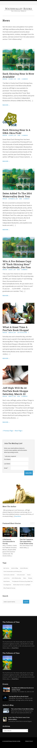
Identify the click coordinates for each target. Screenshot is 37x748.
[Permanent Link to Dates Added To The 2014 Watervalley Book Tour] (18, 189)
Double (5, 44)
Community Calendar (9, 574)
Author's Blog (14, 568)
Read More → (6, 105)
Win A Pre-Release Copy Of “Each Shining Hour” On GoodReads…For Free (17, 264)
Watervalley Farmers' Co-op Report (21, 584)
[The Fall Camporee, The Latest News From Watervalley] (27, 532)
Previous (31, 523)
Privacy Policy (29, 741)
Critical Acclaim (21, 574)
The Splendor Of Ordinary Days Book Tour (22, 581)
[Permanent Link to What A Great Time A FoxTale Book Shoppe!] (18, 323)
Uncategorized (7, 584)
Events (28, 574)
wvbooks (5, 79)
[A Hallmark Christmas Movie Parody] (10, 532)
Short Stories (6, 581)
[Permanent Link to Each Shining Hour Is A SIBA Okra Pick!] (10, 126)
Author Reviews (24, 568)
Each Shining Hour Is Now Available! (18, 75)
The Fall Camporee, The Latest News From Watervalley (26, 541)
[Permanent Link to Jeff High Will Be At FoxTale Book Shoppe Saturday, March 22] (15, 384)
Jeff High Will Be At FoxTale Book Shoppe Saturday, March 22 (15, 391)
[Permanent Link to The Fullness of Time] (18, 632)
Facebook (8, 3)
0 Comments (25, 79)
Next (33, 523)
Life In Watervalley (16, 578)
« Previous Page (8, 431)
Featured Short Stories (12, 523)
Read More (18, 516)
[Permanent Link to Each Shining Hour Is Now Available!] (18, 70)
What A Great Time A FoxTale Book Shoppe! (16, 329)
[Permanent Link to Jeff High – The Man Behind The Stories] (18, 492)
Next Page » (19, 431)
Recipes (30, 578)
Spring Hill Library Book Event (18, 696)
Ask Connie (6, 568)
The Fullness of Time (11, 622)
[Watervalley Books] (18, 13)
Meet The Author (9, 506)
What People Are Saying (9, 588)
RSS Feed (5, 3)
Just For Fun (20, 332)
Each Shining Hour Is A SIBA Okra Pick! (16, 131)
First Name (7, 459)
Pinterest (16, 3)
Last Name (7, 464)
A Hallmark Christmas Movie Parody (9, 541)
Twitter (12, 3)
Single (3, 44)
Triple (7, 44)
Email (6, 468)
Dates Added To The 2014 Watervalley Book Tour (17, 195)
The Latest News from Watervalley (22, 709)
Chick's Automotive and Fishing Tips (12, 571)
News (19, 79)
